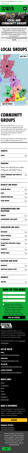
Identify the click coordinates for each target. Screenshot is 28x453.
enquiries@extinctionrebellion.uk (11, 372)
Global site (4, 397)
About (2, 382)
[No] (26, 433)
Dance (3, 155)
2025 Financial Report (7, 427)
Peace (2, 193)
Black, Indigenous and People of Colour (11, 176)
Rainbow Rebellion (7, 197)
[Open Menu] (25, 8)
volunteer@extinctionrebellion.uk (11, 366)
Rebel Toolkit (5, 399)
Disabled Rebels (6, 189)
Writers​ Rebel (5, 253)
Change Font (5, 3)
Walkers (3, 282)
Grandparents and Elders (9, 219)
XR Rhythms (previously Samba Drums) (10, 244)
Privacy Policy (19, 314)
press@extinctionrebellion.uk (10, 355)
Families (3, 215)
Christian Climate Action (9, 269)
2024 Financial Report (7, 429)
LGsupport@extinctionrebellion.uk (16, 38)
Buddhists (4, 265)
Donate (14, 420)
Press (2, 391)
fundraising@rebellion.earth (10, 361)
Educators (4, 232)
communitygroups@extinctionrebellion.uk (14, 142)
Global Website (18, 1)
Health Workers (6, 236)
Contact (3, 394)
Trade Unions (5, 201)
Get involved (4, 385)
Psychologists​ (5, 239)
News (2, 388)
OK (6, 449)
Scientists (4, 249)
